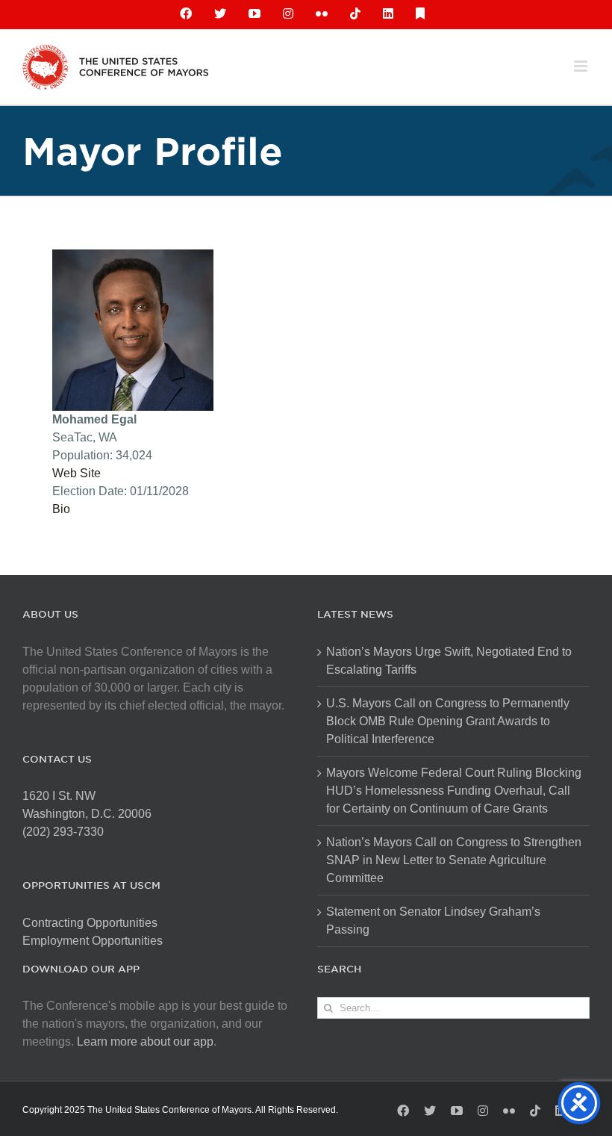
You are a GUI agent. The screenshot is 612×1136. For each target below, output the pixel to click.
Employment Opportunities (92, 940)
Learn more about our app (145, 1041)
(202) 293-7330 (63, 831)
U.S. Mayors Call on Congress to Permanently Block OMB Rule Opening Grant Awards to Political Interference (447, 721)
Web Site (76, 473)
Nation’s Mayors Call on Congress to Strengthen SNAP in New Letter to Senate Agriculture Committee (453, 860)
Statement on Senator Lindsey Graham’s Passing (433, 920)
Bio (61, 509)
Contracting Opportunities (89, 922)
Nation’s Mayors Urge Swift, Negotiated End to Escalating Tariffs (449, 660)
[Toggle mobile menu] (582, 66)
